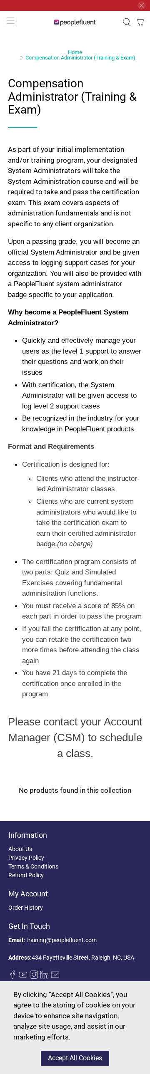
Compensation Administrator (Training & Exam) (80, 58)
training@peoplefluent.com (61, 940)
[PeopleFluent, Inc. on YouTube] (23, 976)
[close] (142, 5)
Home (75, 52)
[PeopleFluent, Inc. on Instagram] (34, 976)
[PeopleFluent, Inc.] (75, 22)
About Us (20, 849)
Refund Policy (26, 875)
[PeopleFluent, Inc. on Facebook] (12, 976)
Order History (25, 907)
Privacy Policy (26, 857)
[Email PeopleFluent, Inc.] (55, 976)
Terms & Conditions (33, 866)
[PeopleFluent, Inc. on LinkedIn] (44, 976)
